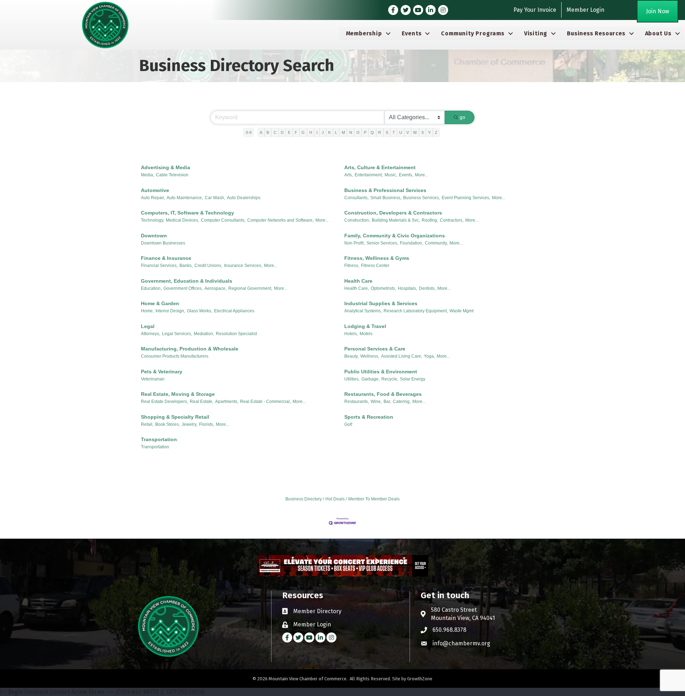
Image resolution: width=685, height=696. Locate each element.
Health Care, (356, 288)
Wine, (376, 401)
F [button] (296, 132)
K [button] (329, 132)
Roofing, (430, 220)
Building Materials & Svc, (396, 220)
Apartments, (226, 401)
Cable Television (172, 174)
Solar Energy (412, 379)
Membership (364, 33)
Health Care (358, 281)
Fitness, (351, 265)
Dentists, (427, 288)
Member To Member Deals (374, 498)
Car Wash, (215, 197)
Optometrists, (383, 288)
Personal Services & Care (374, 349)
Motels (366, 333)
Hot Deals (335, 498)
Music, (391, 174)
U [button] (400, 132)
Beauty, (351, 356)
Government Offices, (183, 288)
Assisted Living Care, (401, 356)
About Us (658, 33)
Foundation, (411, 243)
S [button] (387, 132)
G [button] (303, 132)
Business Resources (596, 33)
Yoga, (429, 356)
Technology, (152, 220)
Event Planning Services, (466, 197)
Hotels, (351, 333)
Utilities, (352, 379)
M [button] (343, 132)
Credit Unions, (208, 265)
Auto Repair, (153, 197)
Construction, (357, 220)
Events (412, 33)
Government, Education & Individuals (186, 281)
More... (421, 174)
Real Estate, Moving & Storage (178, 394)
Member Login (585, 9)
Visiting (535, 33)
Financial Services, (159, 265)
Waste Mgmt (461, 310)
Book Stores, (167, 424)
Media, (147, 174)
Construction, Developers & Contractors (393, 213)
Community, (436, 243)
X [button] (422, 132)
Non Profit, (354, 243)
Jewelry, (189, 424)
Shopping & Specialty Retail (175, 417)
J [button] (323, 132)
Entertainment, (369, 174)
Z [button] (436, 132)
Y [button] (429, 132)
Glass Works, (199, 310)
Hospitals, (407, 288)
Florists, (206, 424)
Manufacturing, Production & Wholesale (189, 349)
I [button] (317, 132)
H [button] (310, 132)
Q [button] (372, 132)
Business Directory (303, 498)
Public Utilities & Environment (380, 371)
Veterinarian (152, 379)
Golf (348, 424)
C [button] (275, 132)
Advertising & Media (165, 167)
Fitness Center (375, 265)
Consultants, (356, 197)
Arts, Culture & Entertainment (380, 167)
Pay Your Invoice (534, 9)
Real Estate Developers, (164, 401)
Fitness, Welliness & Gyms (376, 258)
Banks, (186, 265)
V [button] (407, 132)
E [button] (289, 132)
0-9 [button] (249, 132)
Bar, (387, 401)
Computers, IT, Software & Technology (187, 213)
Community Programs (472, 33)
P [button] (365, 132)
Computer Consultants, (223, 220)
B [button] (268, 132)
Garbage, (370, 379)
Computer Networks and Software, (280, 220)
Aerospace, (215, 288)
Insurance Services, (243, 265)
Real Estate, (201, 401)
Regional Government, (250, 288)
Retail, (147, 424)
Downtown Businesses (163, 243)
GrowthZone (419, 678)
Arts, (348, 174)
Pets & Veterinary (161, 371)
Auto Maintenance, (185, 197)
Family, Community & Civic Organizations (394, 235)
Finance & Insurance (166, 258)
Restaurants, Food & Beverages (383, 394)
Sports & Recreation (368, 417)
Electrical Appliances (234, 310)
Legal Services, (177, 333)
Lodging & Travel (365, 326)
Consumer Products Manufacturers (174, 356)
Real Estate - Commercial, (265, 401)
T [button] (393, 132)
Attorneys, (150, 333)
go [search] (462, 117)
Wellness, (369, 356)
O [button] (358, 132)
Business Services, (421, 197)
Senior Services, (382, 243)
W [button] (415, 132)
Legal (147, 326)
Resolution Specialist (236, 333)
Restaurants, (356, 401)
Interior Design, (170, 310)
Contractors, (451, 220)
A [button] (261, 132)
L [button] (336, 132)
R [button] (379, 132)
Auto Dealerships (243, 197)
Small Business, (385, 197)
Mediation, (204, 333)
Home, (147, 310)
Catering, (402, 401)
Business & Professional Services (385, 190)
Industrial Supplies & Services (380, 303)
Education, (151, 288)
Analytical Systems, (363, 310)
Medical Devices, (182, 220)
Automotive (155, 190)
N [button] (350, 132)
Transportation (159, 439)
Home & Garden (160, 303)
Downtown (154, 235)
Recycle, (389, 379)
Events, (406, 174)
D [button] (282, 132)
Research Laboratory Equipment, (416, 310)
